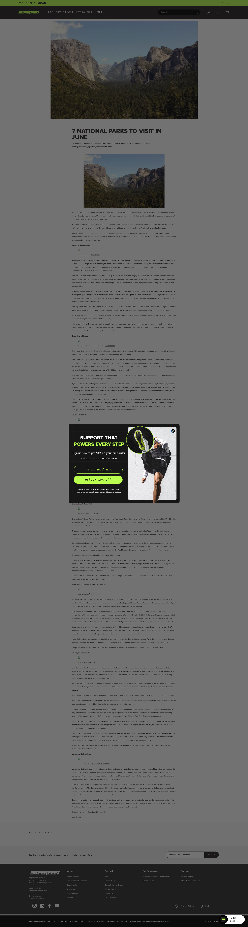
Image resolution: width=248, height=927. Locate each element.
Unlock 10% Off (98, 479)
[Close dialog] (173, 431)
